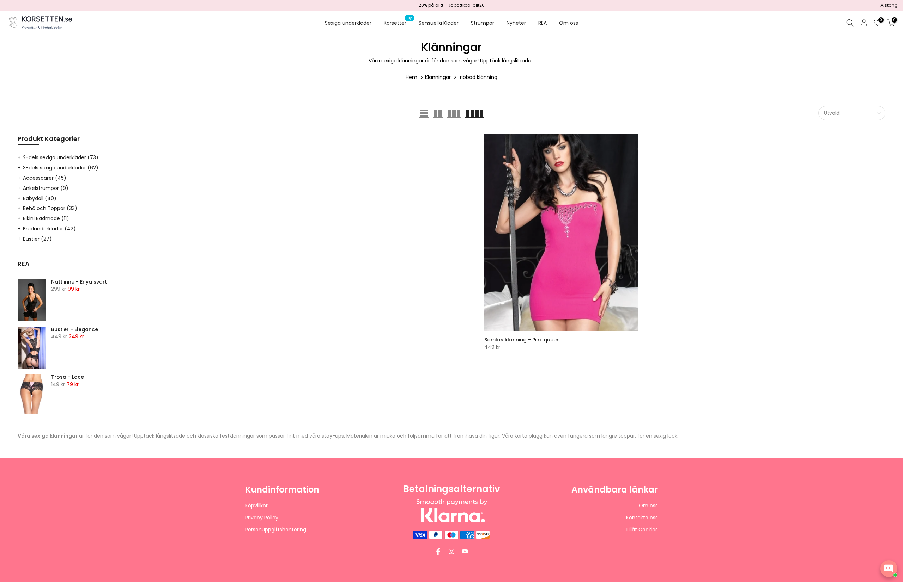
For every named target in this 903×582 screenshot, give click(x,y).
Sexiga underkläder (348, 22)
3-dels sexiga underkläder (60, 167)
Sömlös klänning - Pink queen (522, 339)
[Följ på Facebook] (438, 551)
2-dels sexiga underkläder (60, 157)
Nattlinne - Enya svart (79, 282)
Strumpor (482, 22)
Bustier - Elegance (74, 330)
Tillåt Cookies (641, 529)
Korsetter (398, 22)
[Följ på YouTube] (465, 551)
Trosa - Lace (67, 377)
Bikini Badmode (46, 218)
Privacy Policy (261, 517)
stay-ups (333, 435)
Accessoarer (44, 177)
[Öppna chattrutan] (888, 568)
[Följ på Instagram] (451, 551)
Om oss (568, 22)
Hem (411, 77)
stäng (15, 5)
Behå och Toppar (50, 208)
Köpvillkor (256, 505)
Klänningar (438, 77)
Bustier (37, 238)
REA (542, 22)
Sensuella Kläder (439, 22)
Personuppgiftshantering (275, 529)
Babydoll (39, 198)
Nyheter (516, 22)
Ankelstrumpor (45, 188)
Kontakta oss (642, 517)
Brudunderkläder (49, 228)
